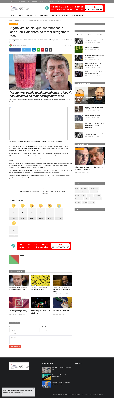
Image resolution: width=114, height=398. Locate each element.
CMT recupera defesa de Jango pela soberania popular (94, 56)
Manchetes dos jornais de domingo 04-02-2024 (62, 368)
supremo (77, 192)
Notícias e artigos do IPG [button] (60, 15)
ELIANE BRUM (84, 188)
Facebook (77, 202)
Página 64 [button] (20, 15)
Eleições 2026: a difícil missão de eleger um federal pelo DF (93, 72)
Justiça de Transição (80, 195)
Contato (55, 394)
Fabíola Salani (15, 105)
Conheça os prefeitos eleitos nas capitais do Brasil (39, 288)
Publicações (42, 1)
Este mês (89, 34)
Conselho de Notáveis (60, 1)
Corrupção (91, 202)
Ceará (76, 188)
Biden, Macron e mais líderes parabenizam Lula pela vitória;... (62, 311)
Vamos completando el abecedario (29, 191)
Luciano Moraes (94, 188)
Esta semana (79, 34)
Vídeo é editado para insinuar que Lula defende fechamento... (19, 311)
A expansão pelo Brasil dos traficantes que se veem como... (61, 375)
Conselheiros (50, 1)
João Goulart (31, 15)
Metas (29, 1)
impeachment (78, 199)
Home (12, 15)
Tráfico (86, 199)
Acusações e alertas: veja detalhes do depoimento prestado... (61, 383)
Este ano (99, 34)
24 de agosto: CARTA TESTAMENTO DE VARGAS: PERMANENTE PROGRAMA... (94, 125)
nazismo (90, 195)
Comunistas (85, 192)
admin (14, 45)
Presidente (97, 195)
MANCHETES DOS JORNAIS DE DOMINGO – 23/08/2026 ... (93, 64)
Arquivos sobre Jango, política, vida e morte (92, 394)
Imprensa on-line (17, 20)
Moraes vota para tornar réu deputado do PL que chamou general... (61, 289)
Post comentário (15, 346)
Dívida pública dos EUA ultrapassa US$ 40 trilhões (94, 108)
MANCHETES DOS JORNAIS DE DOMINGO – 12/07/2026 (55, 192)
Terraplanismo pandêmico (92, 47)
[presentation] (98, 150)
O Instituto (12, 1)
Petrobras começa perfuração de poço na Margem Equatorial (89, 168)
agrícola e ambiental (95, 199)
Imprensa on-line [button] (78, 15)
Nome (11, 327)
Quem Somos (44, 15)
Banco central (94, 192)
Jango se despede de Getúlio (92, 115)
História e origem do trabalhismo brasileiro (69, 394)
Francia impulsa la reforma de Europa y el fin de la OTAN (18, 288)
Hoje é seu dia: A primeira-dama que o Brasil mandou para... (94, 39)
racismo (85, 202)
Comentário (12, 334)
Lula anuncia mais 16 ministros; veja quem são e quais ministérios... (40, 312)
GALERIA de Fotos (21, 1)
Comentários (15, 323)
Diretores (34, 1)
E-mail (44, 327)
